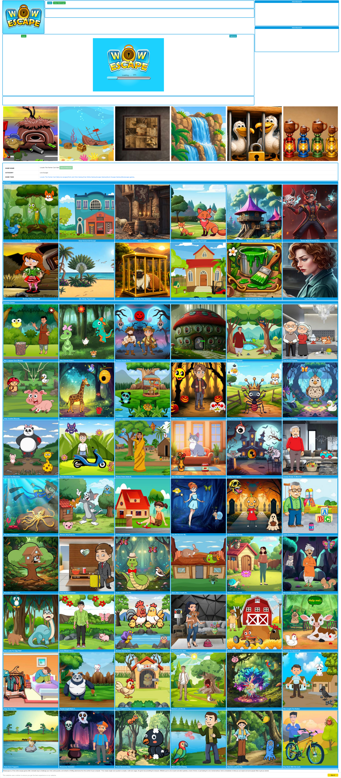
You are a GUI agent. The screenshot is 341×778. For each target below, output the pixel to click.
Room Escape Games (114, 177)
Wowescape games (127, 177)
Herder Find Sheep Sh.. (235, 650)
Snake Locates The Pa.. (124, 592)
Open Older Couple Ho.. (179, 592)
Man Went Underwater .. (12, 534)
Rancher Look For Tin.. (235, 767)
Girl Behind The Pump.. (235, 534)
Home (49, 3)
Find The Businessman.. (68, 592)
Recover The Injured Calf (291, 650)
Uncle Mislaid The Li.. (67, 650)
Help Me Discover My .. (179, 534)
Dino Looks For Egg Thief (12, 650)
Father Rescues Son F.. (179, 418)
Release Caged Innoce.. (124, 418)
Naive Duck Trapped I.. (11, 767)
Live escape (63, 177)
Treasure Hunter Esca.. (123, 360)
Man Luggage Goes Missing (13, 360)
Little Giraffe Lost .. (66, 418)
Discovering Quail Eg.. (290, 418)
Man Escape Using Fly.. (291, 592)
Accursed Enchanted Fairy (236, 709)
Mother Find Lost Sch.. (235, 592)
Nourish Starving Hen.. (123, 650)
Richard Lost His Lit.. (179, 709)
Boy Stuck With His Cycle (291, 767)
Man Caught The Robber (291, 709)
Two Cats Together (178, 476)
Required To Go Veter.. (179, 650)
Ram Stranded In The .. (67, 476)
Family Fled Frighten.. (234, 476)
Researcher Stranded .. (67, 767)
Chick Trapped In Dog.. (123, 709)
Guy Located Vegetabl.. (235, 360)
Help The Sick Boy (10, 709)
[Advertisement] (77, 13)
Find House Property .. (290, 360)
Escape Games (101, 177)
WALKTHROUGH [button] (66, 168)
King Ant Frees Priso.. (234, 418)
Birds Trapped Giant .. (179, 360)
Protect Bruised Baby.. (123, 767)
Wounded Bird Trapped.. (12, 592)
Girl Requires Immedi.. (123, 534)
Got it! (333, 775)
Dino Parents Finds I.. (67, 360)
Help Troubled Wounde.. (12, 418)
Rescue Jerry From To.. (67, 534)
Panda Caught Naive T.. (67, 709)
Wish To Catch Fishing (179, 767)
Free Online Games (89, 177)
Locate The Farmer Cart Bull (49, 177)
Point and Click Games (75, 177)
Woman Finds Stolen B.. (124, 476)
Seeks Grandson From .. (291, 534)
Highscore (233, 36)
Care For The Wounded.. (12, 476)
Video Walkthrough (59, 3)
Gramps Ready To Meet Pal (292, 476)
